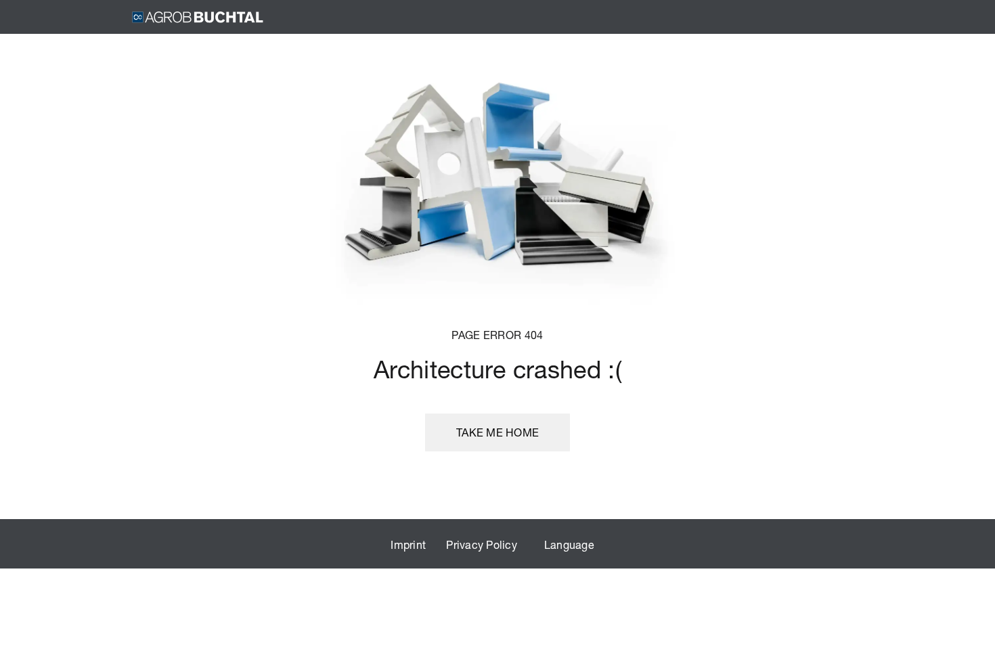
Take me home (497, 432)
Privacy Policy (481, 544)
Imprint (408, 544)
